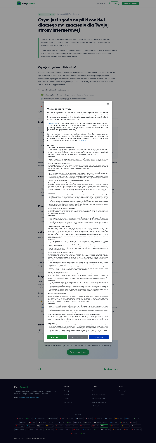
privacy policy (82, 140)
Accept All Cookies (57, 337)
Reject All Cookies (78, 337)
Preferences (99, 337)
